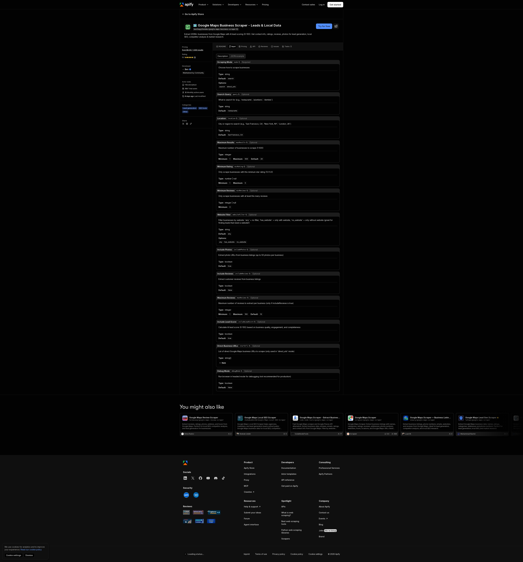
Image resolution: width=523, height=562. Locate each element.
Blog (321, 524)
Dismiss (29, 555)
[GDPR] (186, 495)
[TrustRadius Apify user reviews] (199, 521)
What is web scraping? (287, 513)
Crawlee (248, 492)
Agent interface (251, 524)
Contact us (324, 512)
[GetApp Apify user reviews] (186, 512)
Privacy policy (278, 554)
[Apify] (186, 5)
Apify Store (249, 468)
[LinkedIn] (185, 478)
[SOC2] (196, 495)
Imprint (247, 554)
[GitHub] (200, 478)
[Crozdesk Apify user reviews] (211, 521)
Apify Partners (325, 474)
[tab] (221, 46)
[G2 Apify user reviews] (187, 521)
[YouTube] (208, 478)
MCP (246, 486)
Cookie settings (315, 554)
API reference (287, 480)
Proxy (246, 480)
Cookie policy (297, 554)
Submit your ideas (252, 512)
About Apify (324, 506)
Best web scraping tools (290, 522)
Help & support (251, 506)
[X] (193, 478)
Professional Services (329, 468)
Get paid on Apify (289, 486)
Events (322, 518)
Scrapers (285, 539)
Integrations (250, 474)
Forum (247, 518)
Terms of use (261, 554)
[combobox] (336, 26)
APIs (283, 506)
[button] (239, 62)
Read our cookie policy (31, 549)
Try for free (324, 26)
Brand (321, 536)
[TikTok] (223, 478)
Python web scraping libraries (291, 531)
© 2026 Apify (334, 554)
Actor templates (288, 474)
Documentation (288, 468)
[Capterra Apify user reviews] (213, 512)
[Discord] (216, 478)
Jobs (327, 530)
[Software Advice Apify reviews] (198, 512)
